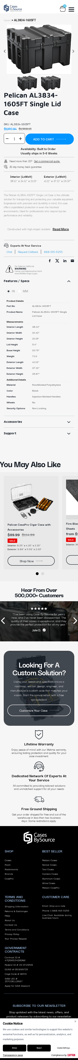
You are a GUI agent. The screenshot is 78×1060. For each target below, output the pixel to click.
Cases (8, 860)
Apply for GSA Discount (17, 985)
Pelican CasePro (50, 887)
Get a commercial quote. (47, 161)
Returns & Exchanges (16, 911)
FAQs (7, 915)
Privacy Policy (12, 934)
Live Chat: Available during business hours (57, 916)
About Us (10, 920)
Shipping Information (16, 906)
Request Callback (28, 252)
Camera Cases (50, 873)
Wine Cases (48, 883)
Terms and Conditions (17, 929)
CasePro (9, 878)
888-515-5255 (53, 252)
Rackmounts (11, 869)
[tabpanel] (39, 49)
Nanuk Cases (49, 864)
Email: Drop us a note (53, 905)
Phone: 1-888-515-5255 (55, 910)
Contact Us (11, 924)
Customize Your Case (33, 710)
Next (72, 51)
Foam (8, 864)
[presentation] (3, 621)
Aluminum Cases (51, 878)
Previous (6, 51)
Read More (61, 229)
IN (13, 291)
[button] (37, 573)
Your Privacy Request (16, 938)
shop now (27, 560)
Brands (9, 873)
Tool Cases (48, 869)
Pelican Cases (49, 860)
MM (25, 291)
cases (7, 20)
